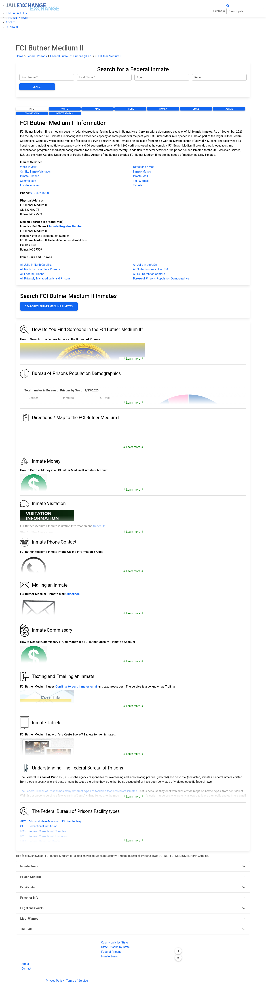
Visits (64, 109)
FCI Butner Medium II (108, 56)
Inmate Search (64, 113)
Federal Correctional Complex (47, 831)
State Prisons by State (115, 947)
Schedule (99, 526)
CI (21, 826)
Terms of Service (77, 980)
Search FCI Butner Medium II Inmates (49, 306)
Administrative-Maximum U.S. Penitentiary (55, 821)
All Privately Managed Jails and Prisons (45, 278)
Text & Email (141, 181)
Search (37, 87)
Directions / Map (143, 167)
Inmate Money (142, 171)
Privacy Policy (55, 980)
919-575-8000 (39, 193)
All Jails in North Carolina (36, 264)
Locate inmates (30, 185)
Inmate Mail (140, 176)
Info (31, 109)
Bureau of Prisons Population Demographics (161, 278)
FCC (23, 831)
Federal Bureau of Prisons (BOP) (71, 56)
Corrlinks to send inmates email (76, 686)
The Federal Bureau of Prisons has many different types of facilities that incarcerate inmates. (79, 791)
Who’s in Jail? (28, 167)
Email (196, 109)
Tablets (228, 109)
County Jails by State (114, 942)
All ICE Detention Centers (149, 274)
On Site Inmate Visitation (35, 171)
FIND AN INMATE (17, 18)
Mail (97, 109)
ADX (23, 821)
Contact (26, 968)
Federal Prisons (37, 56)
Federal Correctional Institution (48, 836)
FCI (22, 836)
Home (19, 56)
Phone (130, 109)
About (25, 964)
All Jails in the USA (145, 264)
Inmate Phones (29, 176)
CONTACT (12, 27)
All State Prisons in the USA (150, 269)
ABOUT (10, 22)
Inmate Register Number (66, 226)
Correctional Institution (43, 826)
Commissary (32, 113)
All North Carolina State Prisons (40, 269)
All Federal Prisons (32, 274)
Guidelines (72, 594)
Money (163, 109)
